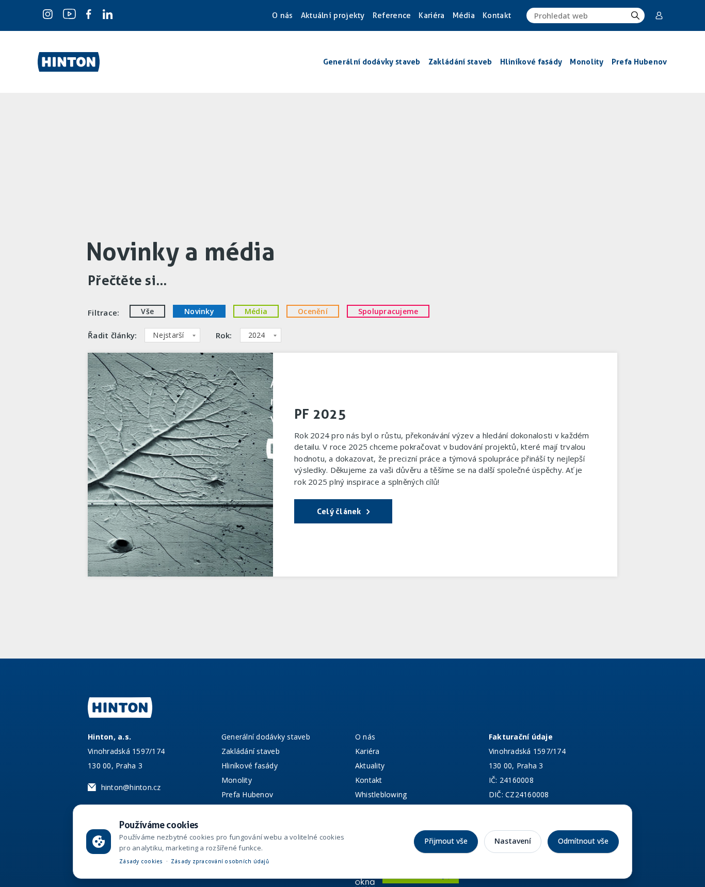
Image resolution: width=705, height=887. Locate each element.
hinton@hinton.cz (131, 787)
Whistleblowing (381, 794)
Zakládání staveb (250, 751)
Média (464, 15)
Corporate (659, 15)
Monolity (236, 780)
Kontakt (497, 15)
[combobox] (172, 335)
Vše (147, 311)
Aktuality (369, 765)
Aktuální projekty (333, 15)
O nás (282, 15)
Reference (392, 15)
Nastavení (512, 841)
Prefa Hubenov (247, 794)
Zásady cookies (141, 861)
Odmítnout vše (583, 841)
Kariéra (431, 15)
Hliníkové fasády (249, 765)
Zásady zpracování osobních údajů (220, 861)
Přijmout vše (446, 841)
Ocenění (313, 311)
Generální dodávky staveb (265, 737)
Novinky (199, 311)
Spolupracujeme (388, 311)
